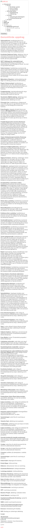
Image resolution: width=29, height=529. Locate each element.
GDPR (2, 527)
